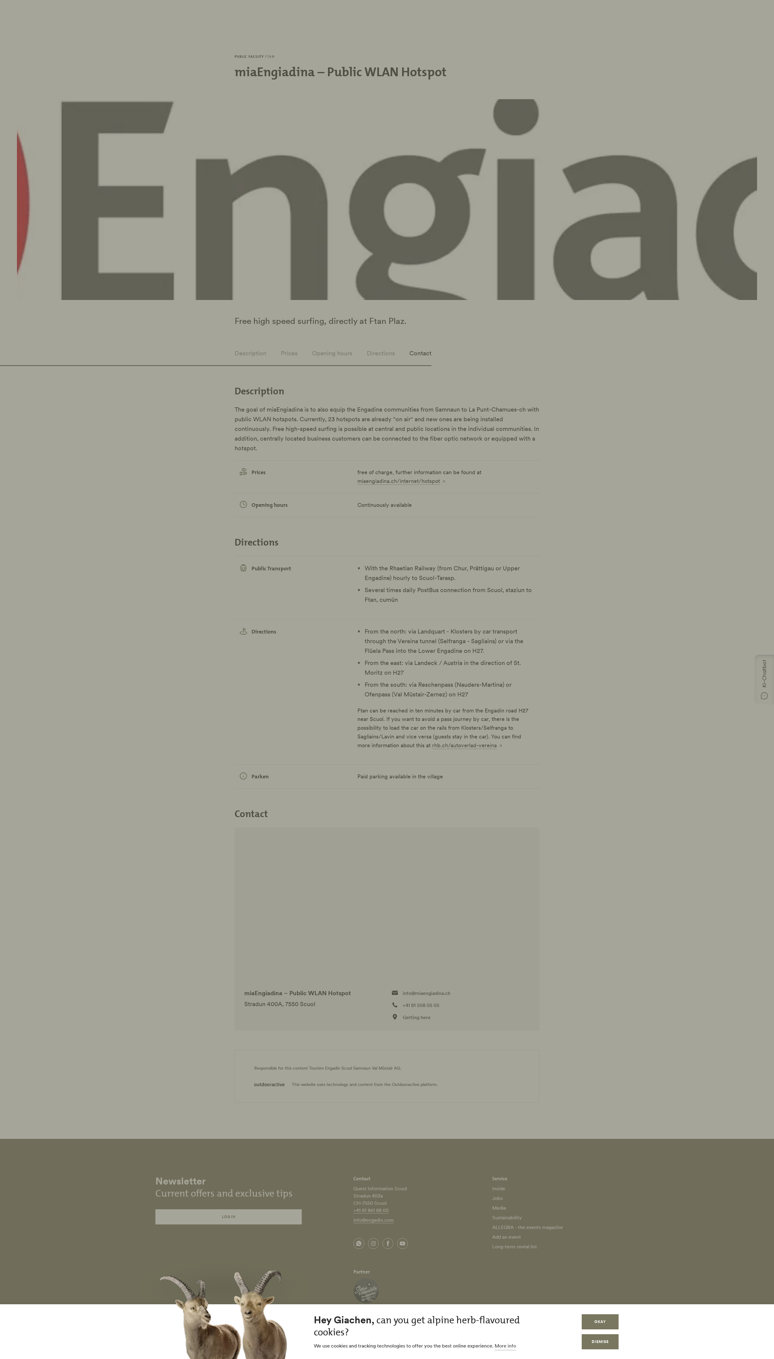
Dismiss (600, 1341)
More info (505, 1346)
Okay (600, 1321)
